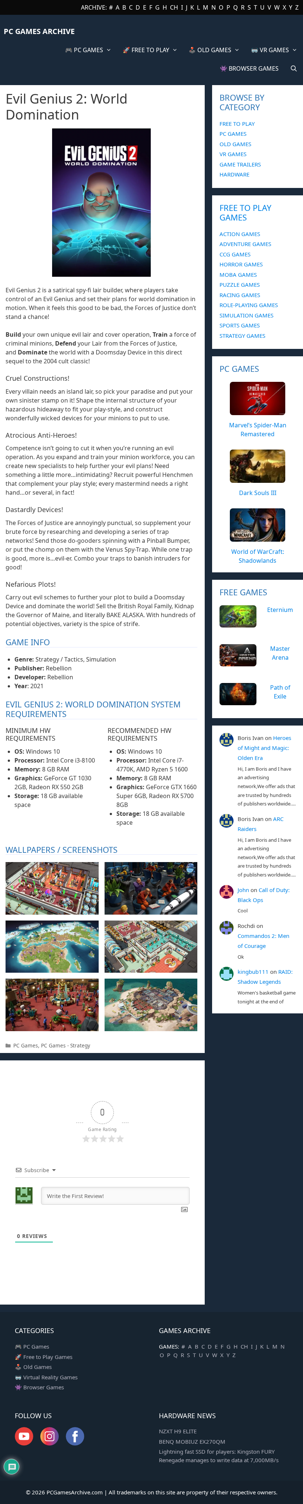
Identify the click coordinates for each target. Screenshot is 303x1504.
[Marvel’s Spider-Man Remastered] (257, 411)
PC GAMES (232, 133)
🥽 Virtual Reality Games (46, 1377)
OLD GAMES (235, 144)
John (243, 890)
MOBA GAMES (238, 274)
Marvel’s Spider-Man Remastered (257, 429)
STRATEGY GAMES (242, 335)
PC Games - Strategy (65, 1045)
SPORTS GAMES (239, 325)
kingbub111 (253, 971)
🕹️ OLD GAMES (209, 50)
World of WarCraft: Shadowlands (257, 556)
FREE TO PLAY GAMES (245, 212)
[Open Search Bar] (293, 68)
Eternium (280, 610)
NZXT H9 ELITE (178, 1431)
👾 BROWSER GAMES (249, 68)
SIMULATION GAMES (246, 315)
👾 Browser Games (39, 1387)
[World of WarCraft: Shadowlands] (257, 537)
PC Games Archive (39, 31)
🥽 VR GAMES (270, 50)
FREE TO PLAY (237, 123)
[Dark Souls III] (257, 478)
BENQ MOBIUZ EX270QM (192, 1441)
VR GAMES (232, 154)
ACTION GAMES (239, 234)
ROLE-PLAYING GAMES (248, 305)
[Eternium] (237, 623)
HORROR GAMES (241, 264)
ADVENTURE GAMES (245, 244)
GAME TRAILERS (240, 164)
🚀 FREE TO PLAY (146, 50)
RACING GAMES (239, 295)
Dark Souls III (257, 493)
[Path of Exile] (237, 700)
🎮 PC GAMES (84, 50)
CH (174, 7)
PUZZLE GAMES (239, 284)
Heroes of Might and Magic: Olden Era (264, 747)
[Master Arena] (237, 662)
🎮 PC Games (32, 1346)
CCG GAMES (235, 254)
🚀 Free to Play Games (43, 1356)
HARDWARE (234, 174)
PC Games (25, 1045)
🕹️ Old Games (33, 1366)
